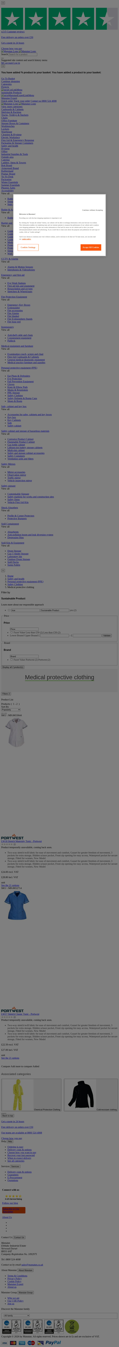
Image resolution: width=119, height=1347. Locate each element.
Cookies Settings (28, 247)
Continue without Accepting (92, 210)
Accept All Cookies (91, 247)
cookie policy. (26, 239)
